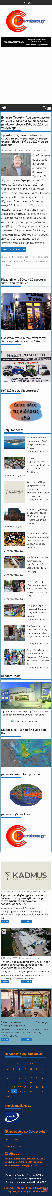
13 (25, 1082)
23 (42, 1086)
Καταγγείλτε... (12, 1139)
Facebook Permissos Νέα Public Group (25, 1158)
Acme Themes (36, 1191)
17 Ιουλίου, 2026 (10, 958)
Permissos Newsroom (37, 150)
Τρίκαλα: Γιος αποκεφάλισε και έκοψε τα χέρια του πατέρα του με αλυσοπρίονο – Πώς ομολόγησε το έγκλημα (24, 140)
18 (13, 1086)
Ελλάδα (7, 257)
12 (19, 1082)
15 (37, 1082)
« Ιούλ (8, 1096)
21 (31, 1086)
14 (31, 1082)
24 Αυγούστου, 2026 (11, 891)
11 (13, 1082)
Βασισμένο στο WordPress (18, 1187)
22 (37, 1086)
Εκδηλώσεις (26, 921)
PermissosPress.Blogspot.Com (21, 1165)
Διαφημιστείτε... (14, 1146)
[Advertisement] (26, 77)
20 (25, 1086)
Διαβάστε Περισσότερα (14, 250)
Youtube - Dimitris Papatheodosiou (23, 1161)
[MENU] (49, 108)
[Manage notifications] (45, 1189)
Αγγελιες (5, 921)
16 (42, 1082)
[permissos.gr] (4, 107)
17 (7, 1086)
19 (19, 1086)
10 (7, 1082)
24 (7, 1091)
